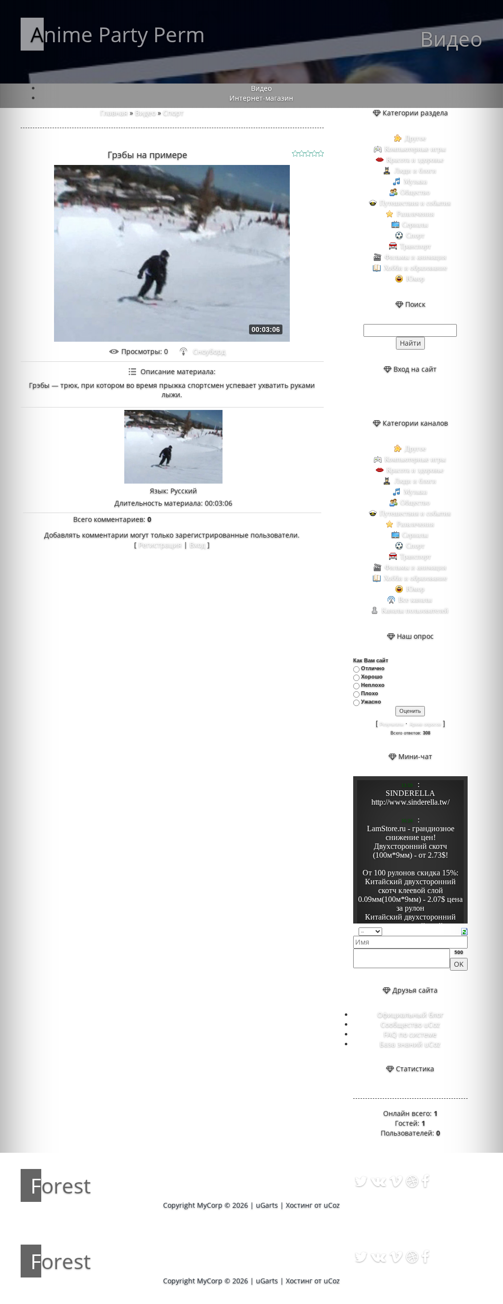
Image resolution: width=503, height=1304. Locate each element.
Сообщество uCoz (410, 1024)
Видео (145, 112)
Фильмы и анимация (415, 257)
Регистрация (160, 544)
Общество (415, 192)
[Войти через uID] (385, 396)
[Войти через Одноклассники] (435, 396)
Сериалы (415, 224)
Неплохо (373, 685)
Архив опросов (425, 724)
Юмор (415, 278)
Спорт (173, 112)
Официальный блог (410, 1014)
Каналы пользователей (415, 610)
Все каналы (415, 599)
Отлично (373, 668)
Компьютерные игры (415, 149)
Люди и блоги (415, 170)
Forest (60, 1185)
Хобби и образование (415, 268)
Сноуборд (209, 351)
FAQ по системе (410, 1034)
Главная (114, 112)
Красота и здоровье (415, 159)
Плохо (369, 693)
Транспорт (415, 246)
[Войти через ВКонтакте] (401, 396)
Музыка (415, 181)
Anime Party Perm (117, 34)
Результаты (391, 724)
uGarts (267, 1205)
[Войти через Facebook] (418, 396)
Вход (197, 544)
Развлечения (415, 213)
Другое (415, 138)
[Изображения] (173, 447)
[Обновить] (464, 930)
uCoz (332, 1205)
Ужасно (371, 702)
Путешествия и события (415, 203)
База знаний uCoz (410, 1044)
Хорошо (372, 676)
